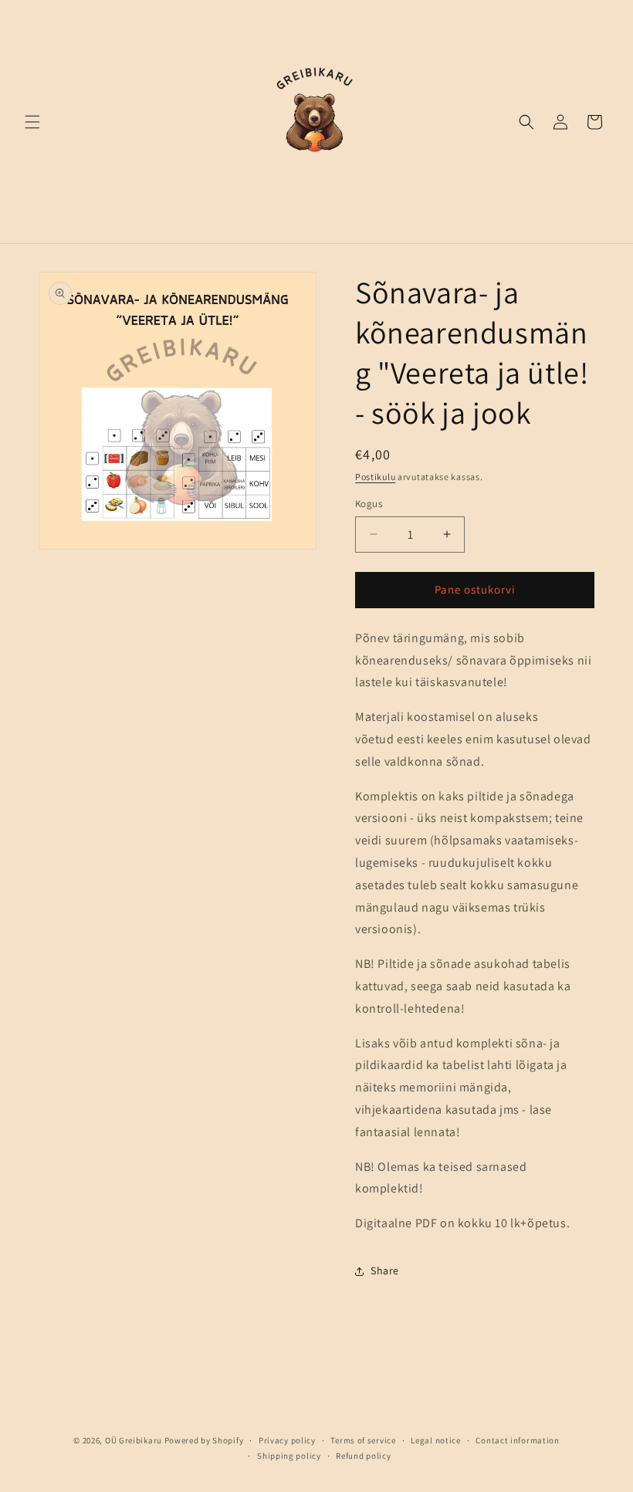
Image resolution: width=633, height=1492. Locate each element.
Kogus (368, 503)
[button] (32, 122)
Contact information (517, 1440)
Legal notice (435, 1440)
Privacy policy (287, 1440)
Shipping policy (289, 1455)
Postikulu (375, 476)
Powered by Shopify (204, 1440)
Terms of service (362, 1440)
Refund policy (363, 1455)
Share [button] (385, 1270)
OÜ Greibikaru (133, 1440)
